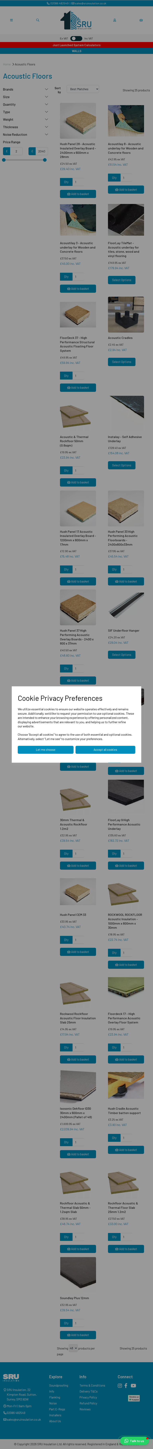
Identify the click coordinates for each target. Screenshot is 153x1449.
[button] (134, 1441)
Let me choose (45, 749)
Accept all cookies (105, 749)
